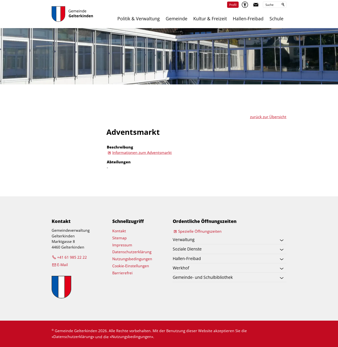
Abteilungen (119, 162)
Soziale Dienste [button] (187, 249)
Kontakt (119, 230)
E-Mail (62, 264)
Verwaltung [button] (183, 239)
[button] (256, 5)
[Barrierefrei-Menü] (245, 5)
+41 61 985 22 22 (72, 257)
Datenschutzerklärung (131, 251)
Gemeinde (176, 19)
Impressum (122, 245)
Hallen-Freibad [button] (187, 258)
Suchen (283, 5)
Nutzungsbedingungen (132, 258)
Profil (232, 5)
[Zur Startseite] (72, 14)
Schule (276, 19)
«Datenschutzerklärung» (73, 336)
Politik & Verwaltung (138, 19)
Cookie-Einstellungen (130, 265)
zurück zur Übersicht (268, 116)
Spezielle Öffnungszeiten (200, 231)
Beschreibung (120, 147)
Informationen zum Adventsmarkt (142, 152)
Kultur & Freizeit (210, 19)
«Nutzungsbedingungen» (131, 336)
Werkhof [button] (181, 268)
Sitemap (119, 238)
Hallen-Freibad (248, 19)
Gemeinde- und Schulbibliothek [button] (203, 277)
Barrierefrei (122, 272)
